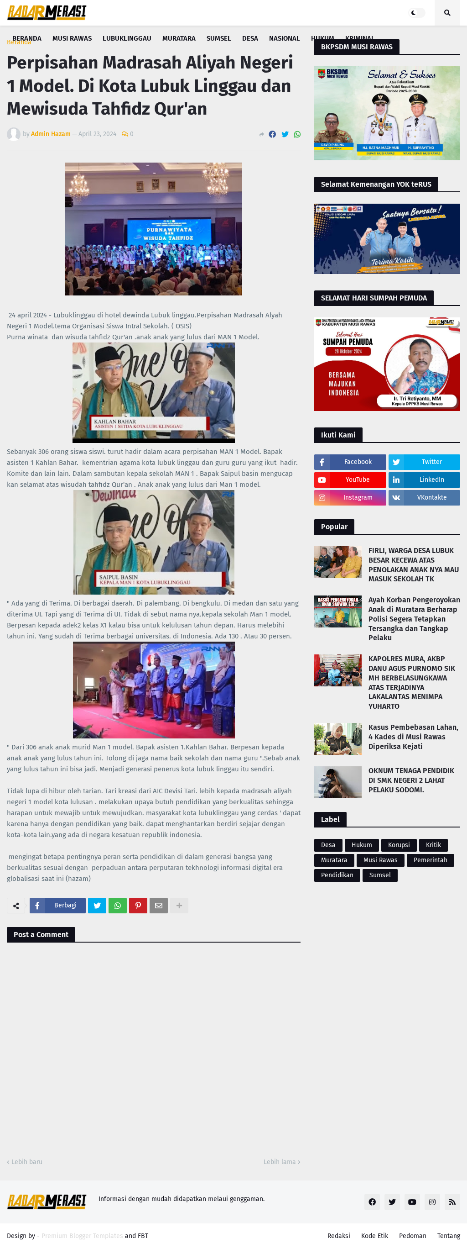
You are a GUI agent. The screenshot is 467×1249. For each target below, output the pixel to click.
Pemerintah (430, 860)
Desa (328, 845)
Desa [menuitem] (250, 38)
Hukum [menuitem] (322, 38)
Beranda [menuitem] (27, 38)
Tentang (448, 1236)
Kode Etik (374, 1236)
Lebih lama (280, 1162)
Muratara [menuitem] (179, 38)
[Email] (159, 905)
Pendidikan (337, 875)
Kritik (433, 845)
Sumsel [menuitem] (219, 38)
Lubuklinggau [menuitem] (127, 38)
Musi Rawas (380, 860)
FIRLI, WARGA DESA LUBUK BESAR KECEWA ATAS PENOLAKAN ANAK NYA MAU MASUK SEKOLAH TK (413, 564)
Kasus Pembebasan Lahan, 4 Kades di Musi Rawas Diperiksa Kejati (413, 737)
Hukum (362, 845)
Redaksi (338, 1236)
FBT (143, 1236)
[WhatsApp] (297, 134)
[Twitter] (285, 134)
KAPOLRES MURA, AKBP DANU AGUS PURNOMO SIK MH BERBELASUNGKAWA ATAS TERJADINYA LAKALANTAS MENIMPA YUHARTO (411, 682)
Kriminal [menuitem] (360, 38)
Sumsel (380, 875)
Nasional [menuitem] (284, 38)
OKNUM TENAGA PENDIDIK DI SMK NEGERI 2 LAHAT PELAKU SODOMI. (411, 780)
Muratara (334, 860)
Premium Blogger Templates (82, 1236)
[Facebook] (272, 134)
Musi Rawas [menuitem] (72, 38)
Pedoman (412, 1236)
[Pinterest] (138, 905)
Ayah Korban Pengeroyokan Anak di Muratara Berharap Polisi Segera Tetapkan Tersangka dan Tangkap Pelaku (414, 619)
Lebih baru (26, 1162)
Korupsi (399, 845)
